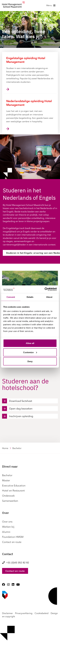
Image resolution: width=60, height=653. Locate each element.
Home (5, 448)
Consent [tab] (11, 297)
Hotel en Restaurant (13, 490)
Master (6, 480)
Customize (28, 352)
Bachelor (7, 475)
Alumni (6, 531)
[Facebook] (3, 584)
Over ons (7, 521)
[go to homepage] (13, 5)
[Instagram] (8, 584)
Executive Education (13, 485)
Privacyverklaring (23, 613)
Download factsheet (20, 401)
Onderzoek (8, 495)
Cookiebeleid (41, 613)
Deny (30, 361)
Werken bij (8, 526)
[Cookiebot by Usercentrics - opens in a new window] (44, 289)
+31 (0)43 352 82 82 (17, 562)
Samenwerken (10, 500)
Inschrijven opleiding (21, 416)
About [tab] (49, 297)
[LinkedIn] (13, 584)
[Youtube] (18, 584)
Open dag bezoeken (20, 408)
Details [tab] (30, 297)
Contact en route (11, 542)
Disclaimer (7, 613)
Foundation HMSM (12, 536)
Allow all (30, 343)
